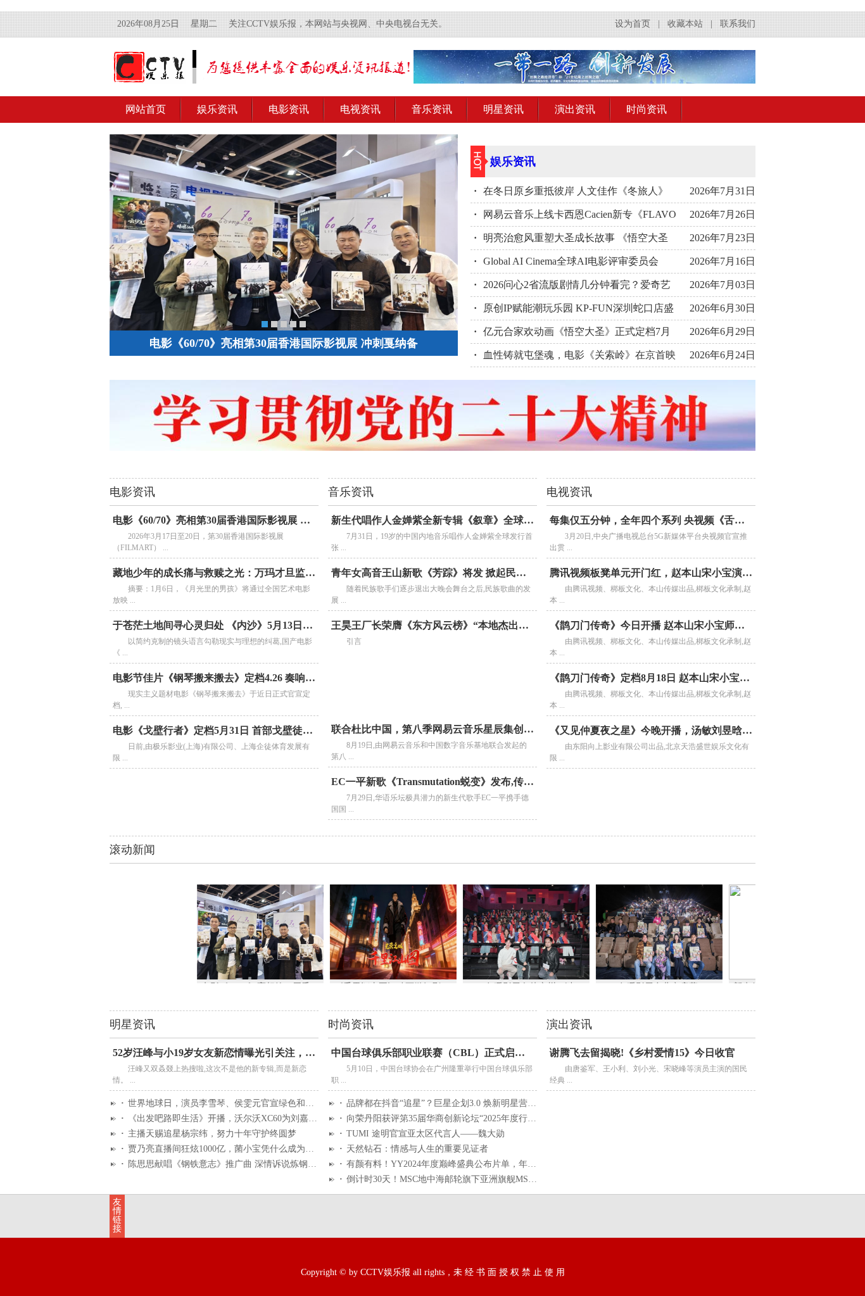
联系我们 (737, 23)
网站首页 (145, 109)
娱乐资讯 (217, 109)
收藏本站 (685, 23)
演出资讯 (575, 109)
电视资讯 (360, 109)
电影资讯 (288, 109)
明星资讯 (503, 109)
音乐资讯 (432, 109)
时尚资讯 (646, 109)
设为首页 (632, 23)
